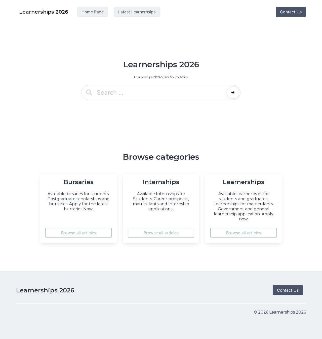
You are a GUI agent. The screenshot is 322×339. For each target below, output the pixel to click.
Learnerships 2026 (45, 290)
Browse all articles (78, 232)
